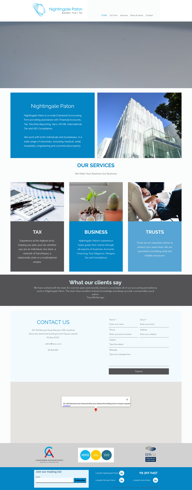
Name (112, 320)
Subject (112, 340)
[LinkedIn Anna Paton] (155, 480)
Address (143, 330)
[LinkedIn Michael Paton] (121, 480)
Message (113, 350)
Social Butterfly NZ (151, 487)
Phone (112, 330)
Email (142, 320)
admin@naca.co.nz (53, 344)
